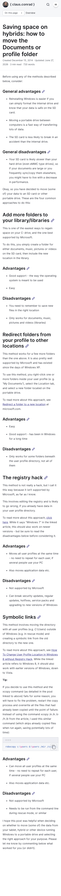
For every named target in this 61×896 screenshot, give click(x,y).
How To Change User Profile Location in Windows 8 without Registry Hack (30, 654)
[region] (30, 747)
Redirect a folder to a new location (24, 404)
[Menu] (55, 4)
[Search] (48, 4)
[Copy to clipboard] (53, 747)
